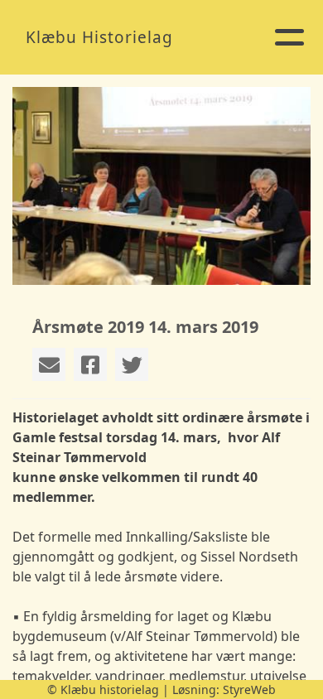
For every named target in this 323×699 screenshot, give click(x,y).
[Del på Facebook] (90, 364)
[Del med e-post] (48, 364)
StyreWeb (249, 689)
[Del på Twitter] (131, 364)
